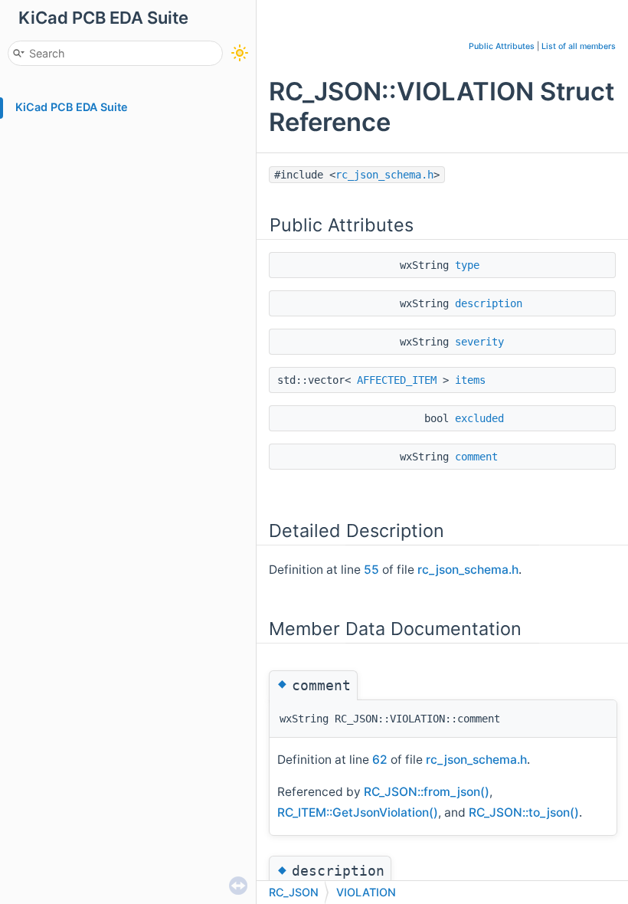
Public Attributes (502, 46)
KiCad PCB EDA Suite (71, 106)
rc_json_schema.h (384, 175)
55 (371, 569)
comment (476, 456)
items (470, 380)
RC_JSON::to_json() (524, 812)
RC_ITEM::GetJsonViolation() (357, 812)
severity (479, 342)
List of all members (578, 46)
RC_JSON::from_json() (426, 791)
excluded (479, 418)
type (467, 265)
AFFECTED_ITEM (397, 380)
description (488, 303)
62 (380, 759)
